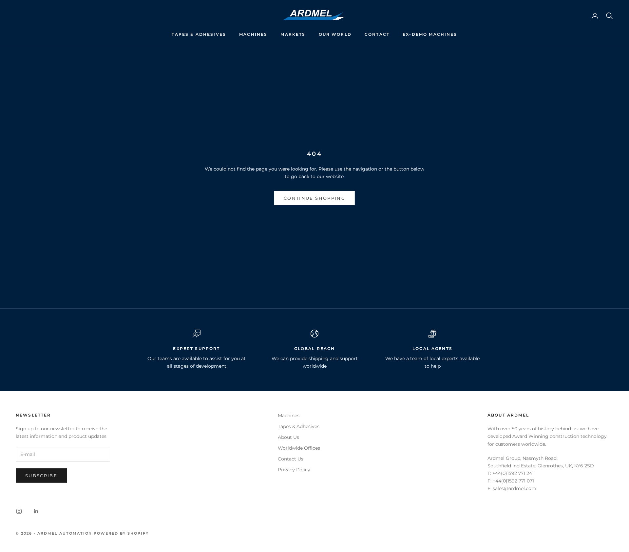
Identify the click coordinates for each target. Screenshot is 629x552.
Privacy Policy (294, 470)
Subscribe (41, 475)
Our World (335, 34)
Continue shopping (314, 198)
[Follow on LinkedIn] (36, 511)
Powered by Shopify (121, 533)
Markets (292, 34)
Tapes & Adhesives (199, 34)
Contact (377, 34)
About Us (288, 437)
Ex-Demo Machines (430, 34)
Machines (253, 34)
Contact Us (290, 459)
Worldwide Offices (299, 448)
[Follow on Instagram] (19, 511)
